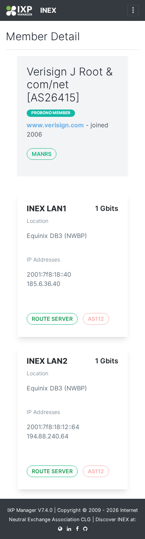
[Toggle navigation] (133, 10)
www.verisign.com (55, 125)
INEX (47, 10)
